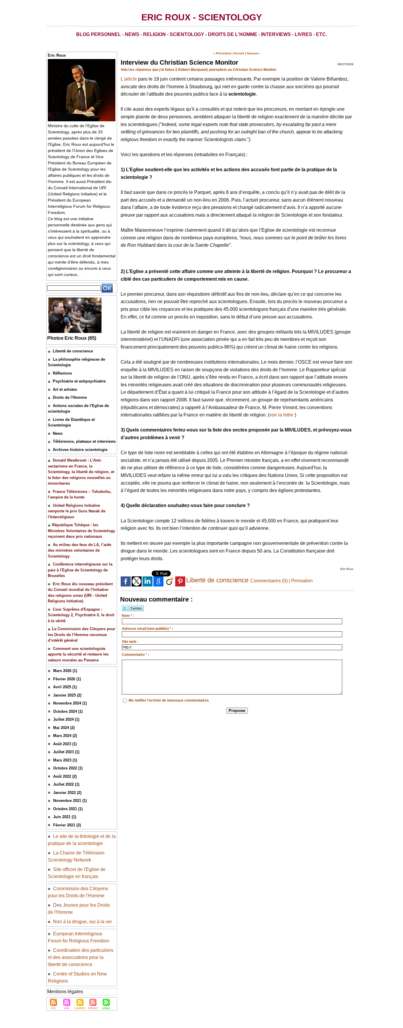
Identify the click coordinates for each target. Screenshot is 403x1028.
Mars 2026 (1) (65, 671)
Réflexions (62, 373)
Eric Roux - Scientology (201, 17)
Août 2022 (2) (65, 776)
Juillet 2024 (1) (66, 719)
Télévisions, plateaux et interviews (84, 441)
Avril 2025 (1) (65, 687)
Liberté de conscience (73, 351)
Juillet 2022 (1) (66, 784)
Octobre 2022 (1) (68, 768)
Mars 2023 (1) (65, 760)
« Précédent (222, 53)
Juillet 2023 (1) (66, 752)
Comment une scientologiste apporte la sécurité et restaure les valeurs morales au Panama (78, 654)
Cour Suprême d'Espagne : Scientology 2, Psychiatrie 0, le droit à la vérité (81, 615)
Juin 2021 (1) (64, 817)
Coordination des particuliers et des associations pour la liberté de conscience (80, 957)
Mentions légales (65, 991)
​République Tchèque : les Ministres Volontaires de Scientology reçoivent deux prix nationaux (81, 531)
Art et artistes (65, 389)
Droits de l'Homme (70, 397)
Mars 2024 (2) (65, 735)
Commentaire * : (135, 655)
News (58, 433)
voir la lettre (281, 414)
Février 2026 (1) (67, 679)
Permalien (302, 580)
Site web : (130, 642)
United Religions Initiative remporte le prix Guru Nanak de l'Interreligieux (76, 511)
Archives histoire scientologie (80, 449)
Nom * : (128, 616)
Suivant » (254, 53)
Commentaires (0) (269, 580)
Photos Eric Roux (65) (71, 338)
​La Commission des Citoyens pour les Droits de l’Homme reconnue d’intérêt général (81, 635)
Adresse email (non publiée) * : (147, 629)
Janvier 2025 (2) (67, 695)
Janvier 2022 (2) (67, 792)
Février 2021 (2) (67, 825)
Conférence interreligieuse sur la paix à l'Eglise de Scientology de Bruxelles (80, 570)
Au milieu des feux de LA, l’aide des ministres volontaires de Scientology (79, 550)
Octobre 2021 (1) (68, 809)
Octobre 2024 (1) (68, 711)
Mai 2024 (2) (64, 727)
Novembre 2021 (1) (70, 800)
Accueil (238, 53)
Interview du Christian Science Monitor (179, 62)
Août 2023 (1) (65, 744)
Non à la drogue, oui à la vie (82, 921)
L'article (129, 78)
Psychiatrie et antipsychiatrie (79, 381)
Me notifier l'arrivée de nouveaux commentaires (169, 700)
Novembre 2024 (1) (70, 703)
